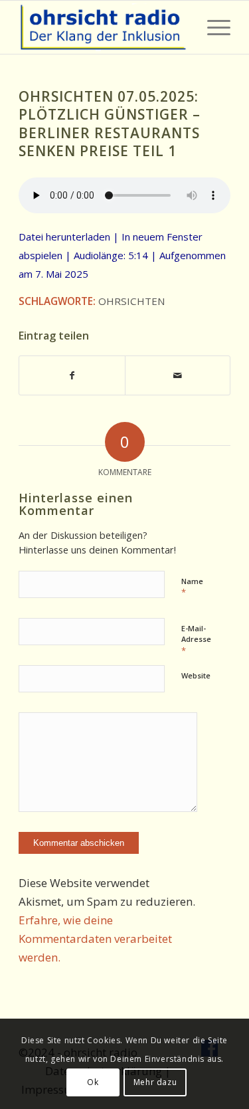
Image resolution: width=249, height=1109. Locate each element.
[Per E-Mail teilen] (177, 375)
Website (195, 675)
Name (192, 587)
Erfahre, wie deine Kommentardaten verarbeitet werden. (95, 938)
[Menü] (212, 27)
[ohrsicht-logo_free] (103, 27)
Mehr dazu (155, 1082)
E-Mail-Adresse (196, 639)
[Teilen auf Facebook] (71, 375)
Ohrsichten (131, 301)
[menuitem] (212, 27)
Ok (92, 1082)
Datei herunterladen (64, 236)
